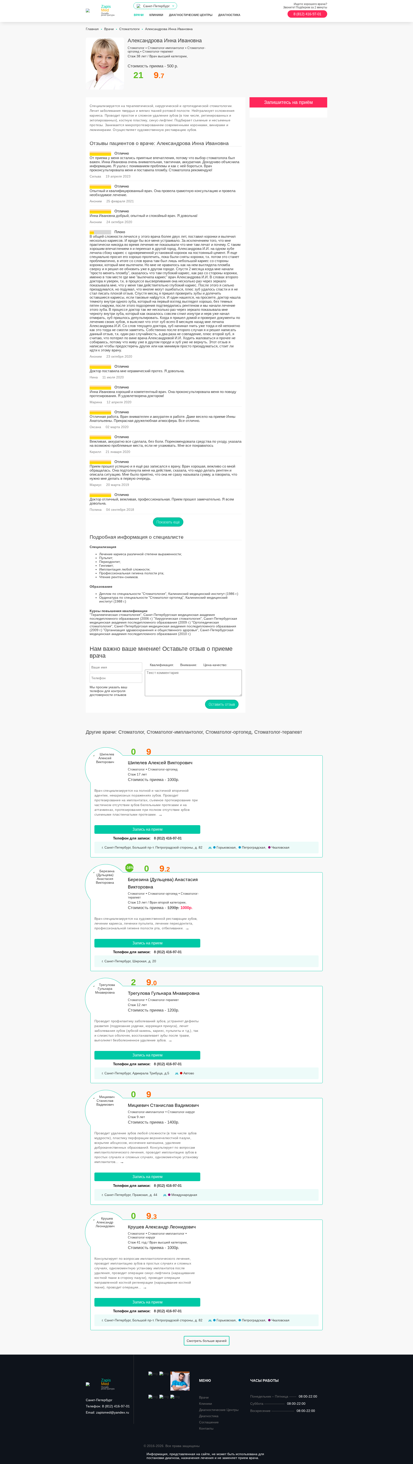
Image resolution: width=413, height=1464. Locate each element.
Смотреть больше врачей (207, 1341)
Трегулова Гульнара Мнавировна (164, 993)
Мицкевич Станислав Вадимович (163, 1105)
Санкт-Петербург (99, 1400)
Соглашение (209, 1422)
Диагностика (229, 15)
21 (138, 75)
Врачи (139, 15)
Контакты (206, 1428)
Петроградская (253, 847)
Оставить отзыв (222, 704)
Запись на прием (147, 829)
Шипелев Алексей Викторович (160, 762)
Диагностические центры (190, 15)
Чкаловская (280, 847)
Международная (183, 1195)
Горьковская (226, 847)
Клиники (156, 15)
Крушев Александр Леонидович (162, 1226)
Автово (188, 1073)
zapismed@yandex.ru (107, 1412)
